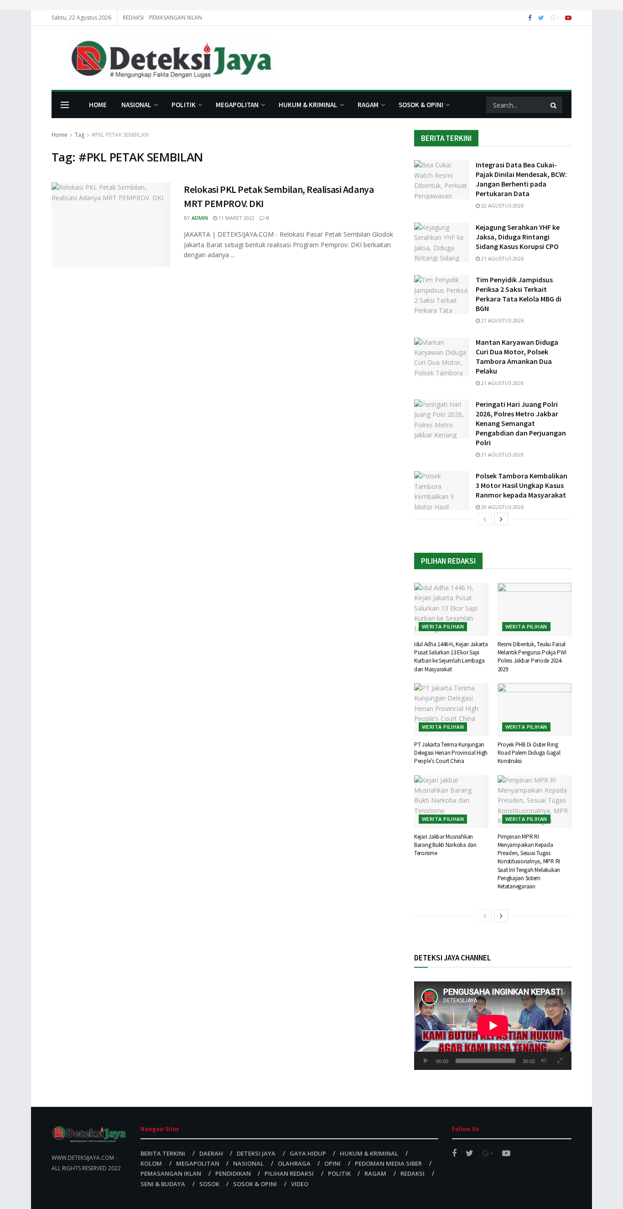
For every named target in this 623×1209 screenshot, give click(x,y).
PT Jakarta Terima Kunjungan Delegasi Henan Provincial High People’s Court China (451, 753)
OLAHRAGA (294, 1163)
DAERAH (211, 1153)
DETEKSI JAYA (256, 1153)
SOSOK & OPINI (421, 104)
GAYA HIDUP (308, 1153)
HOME (98, 104)
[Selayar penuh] (559, 1060)
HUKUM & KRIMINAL (308, 104)
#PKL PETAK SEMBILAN (120, 135)
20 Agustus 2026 (502, 506)
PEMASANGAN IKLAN (175, 17)
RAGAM (368, 104)
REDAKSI (133, 17)
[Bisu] (543, 1060)
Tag (79, 135)
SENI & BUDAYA (162, 1184)
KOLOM (151, 1163)
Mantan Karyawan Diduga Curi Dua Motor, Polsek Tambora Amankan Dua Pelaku (517, 356)
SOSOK (209, 1184)
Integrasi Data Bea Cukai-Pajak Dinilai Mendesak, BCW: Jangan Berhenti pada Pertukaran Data (521, 179)
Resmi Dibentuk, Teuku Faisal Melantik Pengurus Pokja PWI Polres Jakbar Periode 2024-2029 (532, 656)
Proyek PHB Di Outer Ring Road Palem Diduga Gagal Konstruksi (529, 753)
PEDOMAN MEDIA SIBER (388, 1163)
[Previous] (485, 519)
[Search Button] (554, 105)
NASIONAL (136, 104)
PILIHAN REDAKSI (289, 1173)
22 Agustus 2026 (502, 205)
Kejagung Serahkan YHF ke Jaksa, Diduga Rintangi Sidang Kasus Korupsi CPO (518, 237)
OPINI (332, 1163)
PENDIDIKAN (233, 1173)
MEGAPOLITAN (237, 104)
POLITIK (183, 104)
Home (59, 135)
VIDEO (299, 1184)
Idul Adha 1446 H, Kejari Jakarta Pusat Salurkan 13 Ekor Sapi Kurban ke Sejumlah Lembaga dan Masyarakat (451, 656)
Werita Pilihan (443, 626)
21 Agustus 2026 (502, 258)
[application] (492, 1025)
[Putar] (426, 1060)
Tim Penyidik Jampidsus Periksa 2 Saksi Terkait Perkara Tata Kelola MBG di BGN (518, 294)
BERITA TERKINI (162, 1153)
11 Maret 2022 (235, 217)
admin (200, 217)
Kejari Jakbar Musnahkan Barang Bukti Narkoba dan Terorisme (445, 845)
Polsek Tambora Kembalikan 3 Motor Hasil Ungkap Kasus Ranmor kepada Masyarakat (521, 485)
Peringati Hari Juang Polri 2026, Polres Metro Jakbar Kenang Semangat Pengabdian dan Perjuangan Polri (521, 423)
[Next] (501, 519)
